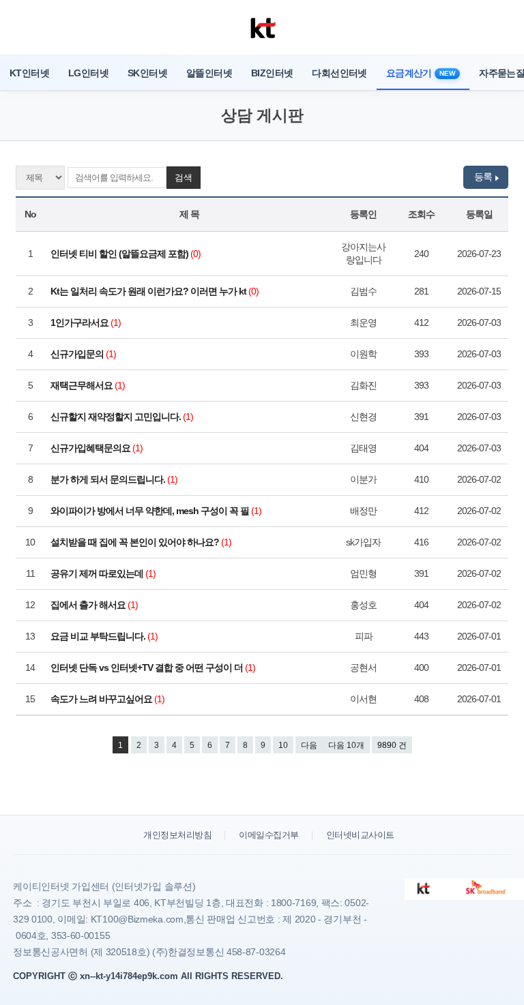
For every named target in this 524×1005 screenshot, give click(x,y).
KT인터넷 (29, 73)
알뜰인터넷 (209, 73)
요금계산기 (420, 73)
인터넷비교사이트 (360, 835)
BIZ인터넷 (272, 73)
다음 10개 (346, 745)
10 (283, 745)
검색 (183, 177)
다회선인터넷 (339, 73)
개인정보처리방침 (177, 835)
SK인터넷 (147, 73)
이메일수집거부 (269, 835)
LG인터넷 (88, 73)
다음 (309, 745)
